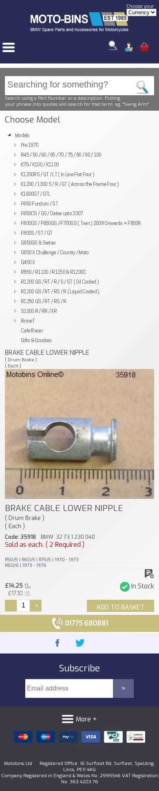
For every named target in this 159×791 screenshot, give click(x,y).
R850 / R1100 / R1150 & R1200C (53, 271)
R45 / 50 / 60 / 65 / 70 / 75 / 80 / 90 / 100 (61, 154)
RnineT (28, 320)
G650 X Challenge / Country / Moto (55, 252)
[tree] (79, 237)
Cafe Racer (32, 330)
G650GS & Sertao (38, 242)
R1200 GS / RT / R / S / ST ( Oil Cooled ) (60, 281)
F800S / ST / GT (36, 232)
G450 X (28, 262)
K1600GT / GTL (36, 193)
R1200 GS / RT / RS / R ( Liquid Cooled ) (60, 291)
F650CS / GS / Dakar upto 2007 (52, 213)
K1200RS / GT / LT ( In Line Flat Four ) (57, 174)
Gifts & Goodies (36, 340)
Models (22, 135)
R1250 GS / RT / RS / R (43, 301)
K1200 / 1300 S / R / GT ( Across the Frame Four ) (70, 184)
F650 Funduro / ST (39, 203)
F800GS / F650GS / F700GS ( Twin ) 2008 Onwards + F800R (81, 223)
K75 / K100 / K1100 (40, 164)
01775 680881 (86, 623)
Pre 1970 (29, 145)
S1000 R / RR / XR (39, 311)
